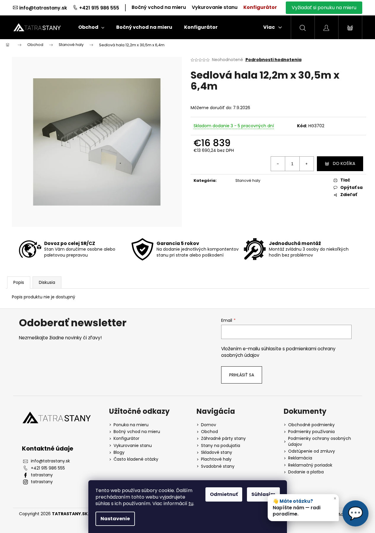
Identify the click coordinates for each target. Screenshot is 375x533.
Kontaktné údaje (47, 448)
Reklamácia (300, 458)
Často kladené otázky (136, 459)
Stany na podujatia (220, 445)
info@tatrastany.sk (43, 7)
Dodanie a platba (306, 472)
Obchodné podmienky (311, 425)
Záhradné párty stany (223, 438)
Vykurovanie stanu (214, 7)
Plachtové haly (216, 459)
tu (191, 503)
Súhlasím (263, 494)
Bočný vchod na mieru (159, 7)
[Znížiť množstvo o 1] (278, 164)
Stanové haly (247, 180)
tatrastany (42, 475)
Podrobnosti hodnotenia (273, 60)
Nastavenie (115, 518)
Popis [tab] (18, 282)
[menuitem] (91, 27)
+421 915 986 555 (99, 7)
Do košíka (344, 163)
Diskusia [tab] (47, 282)
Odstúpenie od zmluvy (311, 451)
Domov (208, 425)
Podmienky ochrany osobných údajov (319, 441)
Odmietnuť (224, 494)
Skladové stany (216, 452)
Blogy (119, 452)
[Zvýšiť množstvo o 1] (306, 164)
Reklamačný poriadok (310, 465)
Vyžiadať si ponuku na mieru (324, 7)
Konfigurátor (260, 7)
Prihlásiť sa (241, 375)
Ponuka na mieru (131, 425)
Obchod (209, 432)
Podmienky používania (311, 432)
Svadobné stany (217, 466)
